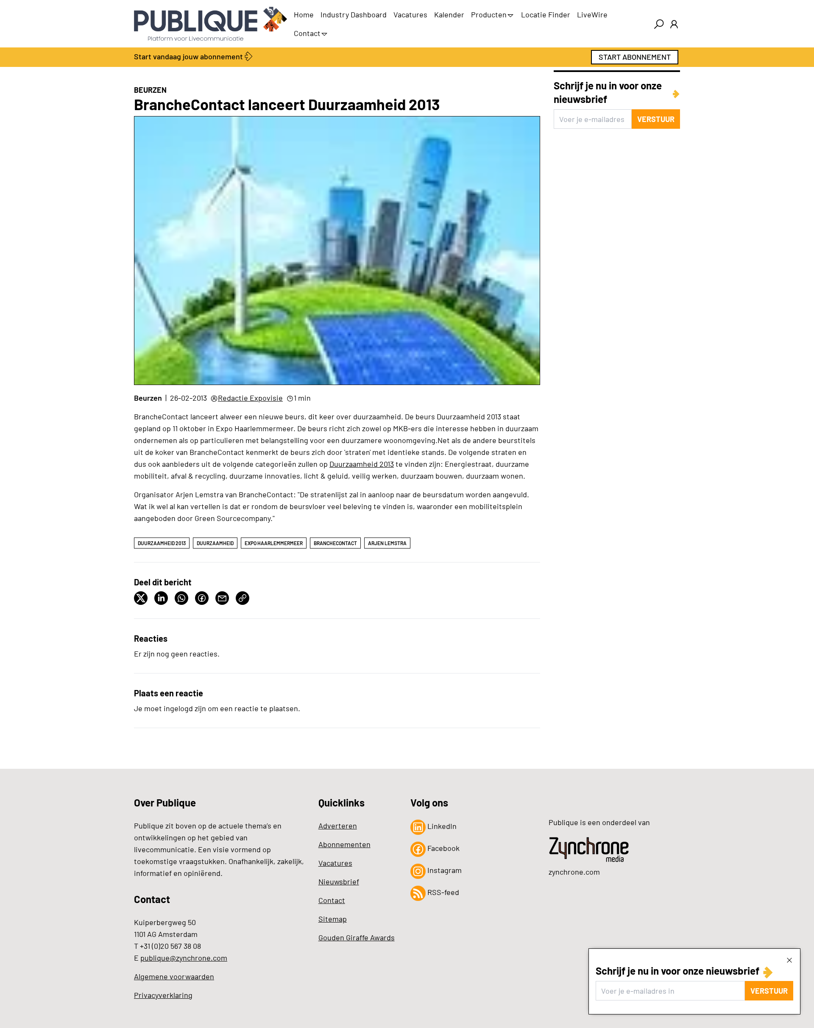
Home (304, 14)
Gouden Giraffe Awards (356, 937)
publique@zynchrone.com (183, 957)
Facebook (443, 848)
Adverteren (337, 825)
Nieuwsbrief (338, 881)
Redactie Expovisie (250, 397)
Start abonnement (635, 56)
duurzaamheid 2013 (162, 543)
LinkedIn (441, 826)
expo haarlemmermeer (274, 543)
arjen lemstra (387, 543)
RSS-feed (442, 892)
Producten (489, 14)
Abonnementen (344, 844)
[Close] (789, 960)
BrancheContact (335, 543)
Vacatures (410, 14)
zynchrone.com (574, 871)
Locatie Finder (545, 14)
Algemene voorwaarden (174, 976)
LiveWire (592, 14)
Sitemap (332, 918)
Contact (307, 33)
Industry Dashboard (354, 14)
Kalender (449, 14)
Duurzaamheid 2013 (361, 463)
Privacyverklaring (163, 995)
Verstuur (769, 990)
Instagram (444, 870)
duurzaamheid (215, 543)
